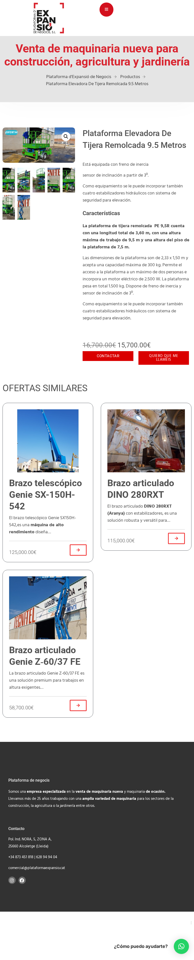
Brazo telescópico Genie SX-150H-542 (45, 495)
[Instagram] (12, 880)
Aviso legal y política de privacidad (157, 923)
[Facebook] (22, 880)
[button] (65, 136)
